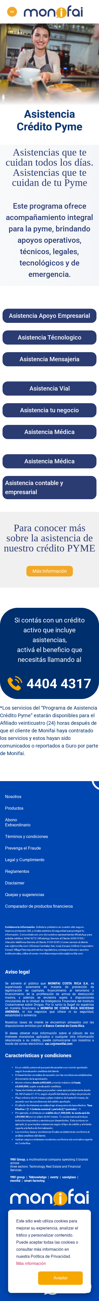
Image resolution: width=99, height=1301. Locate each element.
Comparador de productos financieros (39, 907)
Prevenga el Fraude (23, 849)
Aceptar (61, 1278)
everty (54, 1177)
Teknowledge (37, 1177)
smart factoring (34, 1181)
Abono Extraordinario (14, 822)
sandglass (69, 1177)
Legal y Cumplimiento (24, 860)
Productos (14, 809)
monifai (15, 1181)
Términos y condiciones (26, 837)
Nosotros (13, 797)
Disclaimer (14, 883)
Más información (31, 1264)
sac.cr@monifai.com (16, 946)
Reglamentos (17, 872)
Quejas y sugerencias (24, 895)
